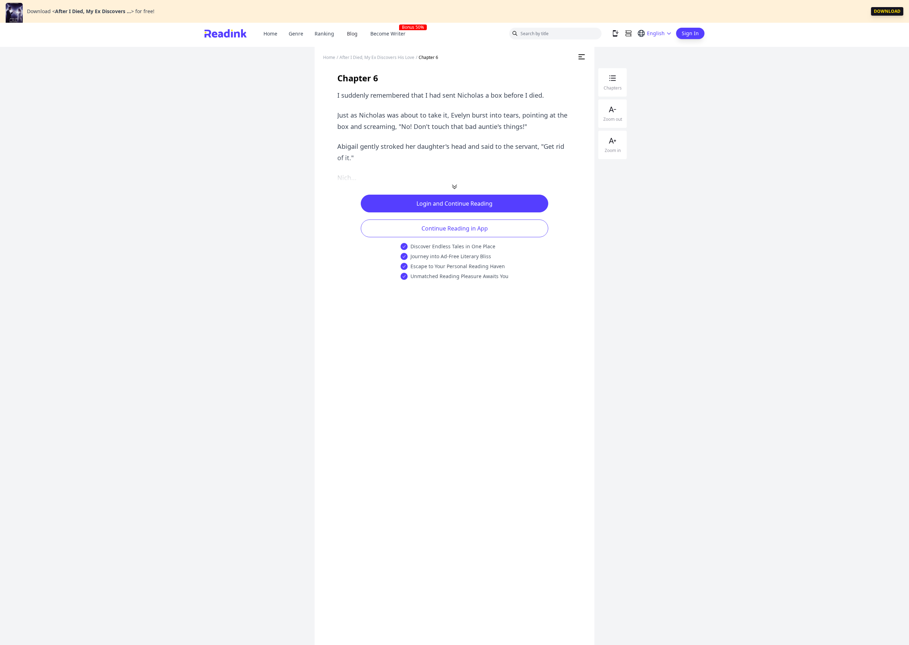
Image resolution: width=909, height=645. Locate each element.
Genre (296, 33)
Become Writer (390, 33)
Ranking (324, 33)
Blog (352, 33)
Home (270, 33)
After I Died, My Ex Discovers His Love (376, 57)
